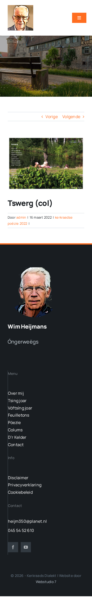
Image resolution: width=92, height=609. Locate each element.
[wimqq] (20, 7)
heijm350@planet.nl (27, 521)
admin (21, 217)
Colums (15, 430)
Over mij (16, 393)
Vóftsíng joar (20, 408)
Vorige (51, 116)
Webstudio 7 (46, 581)
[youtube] (26, 547)
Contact (16, 444)
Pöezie (14, 422)
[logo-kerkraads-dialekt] (35, 267)
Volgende (71, 116)
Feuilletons (18, 415)
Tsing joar (17, 400)
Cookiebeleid (20, 492)
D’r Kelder (17, 437)
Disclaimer (18, 477)
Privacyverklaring (24, 485)
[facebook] (13, 547)
